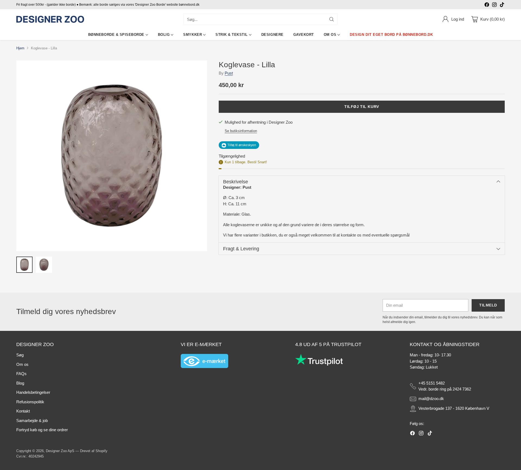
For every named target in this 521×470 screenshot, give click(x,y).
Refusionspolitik (30, 401)
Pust (229, 73)
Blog (20, 383)
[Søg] (332, 19)
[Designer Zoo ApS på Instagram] (494, 5)
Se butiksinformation (241, 131)
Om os (22, 364)
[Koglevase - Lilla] (111, 155)
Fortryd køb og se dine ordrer (42, 429)
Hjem (20, 48)
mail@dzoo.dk (431, 398)
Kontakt (23, 411)
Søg (20, 355)
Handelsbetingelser (33, 392)
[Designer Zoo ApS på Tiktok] (502, 5)
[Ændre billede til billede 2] (44, 265)
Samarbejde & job (32, 420)
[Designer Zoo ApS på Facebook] (487, 5)
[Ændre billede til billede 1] (24, 265)
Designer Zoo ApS (60, 451)
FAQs (21, 373)
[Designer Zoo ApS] (50, 19)
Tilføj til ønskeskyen (241, 145)
